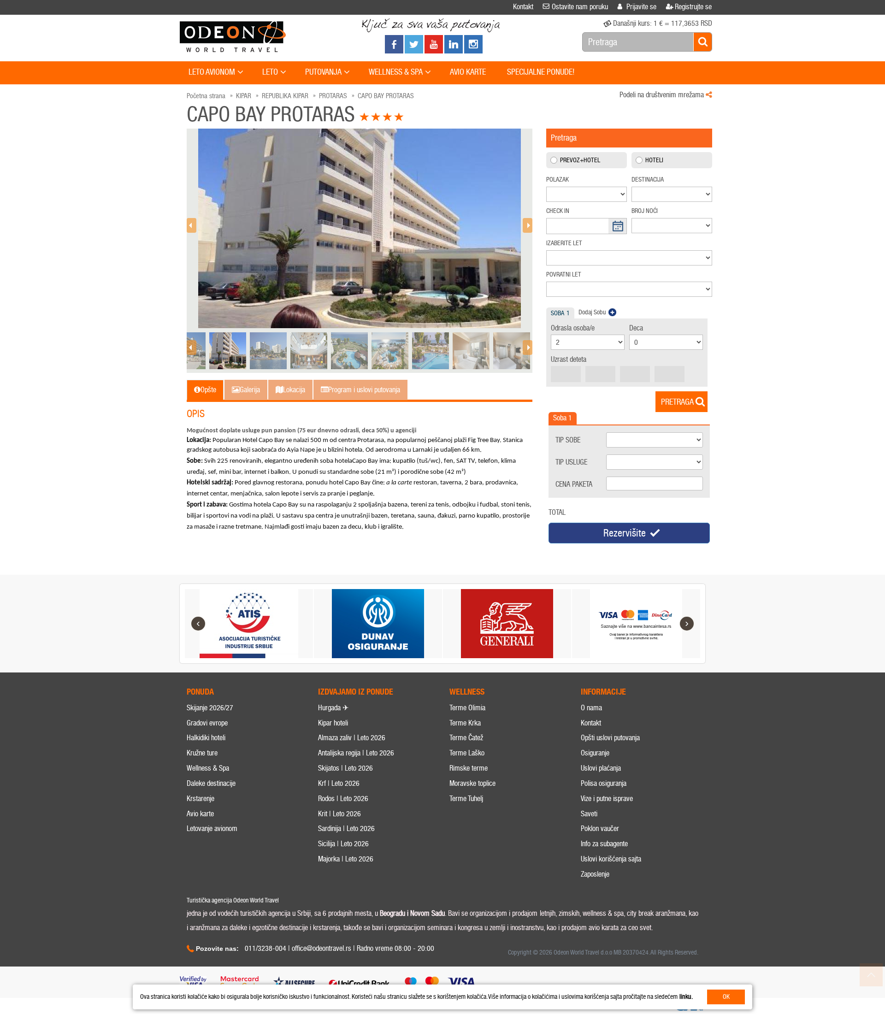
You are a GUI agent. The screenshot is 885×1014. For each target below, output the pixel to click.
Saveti (589, 813)
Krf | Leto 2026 (339, 783)
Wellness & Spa (208, 768)
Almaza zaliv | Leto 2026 (351, 737)
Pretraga (677, 402)
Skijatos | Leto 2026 (345, 768)
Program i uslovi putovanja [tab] (364, 389)
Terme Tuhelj (466, 798)
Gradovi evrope (207, 723)
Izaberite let (564, 243)
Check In (557, 211)
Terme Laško (466, 753)
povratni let (563, 274)
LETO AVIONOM (212, 72)
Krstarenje (200, 798)
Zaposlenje (595, 874)
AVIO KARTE (468, 72)
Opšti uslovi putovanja (610, 737)
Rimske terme (468, 768)
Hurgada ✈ (333, 707)
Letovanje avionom (212, 828)
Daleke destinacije (211, 783)
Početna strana (206, 96)
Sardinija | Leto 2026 (346, 828)
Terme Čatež (466, 737)
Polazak (557, 179)
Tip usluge (571, 462)
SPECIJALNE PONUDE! (541, 72)
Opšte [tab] (208, 389)
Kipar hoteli (333, 723)
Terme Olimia (467, 707)
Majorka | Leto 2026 (345, 859)
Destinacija (647, 179)
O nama (591, 707)
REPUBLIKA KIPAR (285, 96)
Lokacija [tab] (294, 389)
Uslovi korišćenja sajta (611, 859)
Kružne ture (202, 753)
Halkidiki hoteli (206, 737)
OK (726, 997)
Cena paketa (573, 484)
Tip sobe (567, 440)
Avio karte (200, 813)
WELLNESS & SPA (396, 72)
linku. (686, 997)
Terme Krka (465, 723)
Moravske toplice (472, 783)
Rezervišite (624, 533)
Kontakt (591, 723)
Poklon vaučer (600, 828)
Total (557, 512)
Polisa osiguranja (603, 783)
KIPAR (243, 96)
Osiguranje (595, 753)
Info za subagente (604, 843)
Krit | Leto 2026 (339, 813)
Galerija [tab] (250, 389)
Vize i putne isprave (607, 798)
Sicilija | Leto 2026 (343, 843)
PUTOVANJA (323, 72)
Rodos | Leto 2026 (343, 798)
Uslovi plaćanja (601, 768)
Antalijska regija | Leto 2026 (356, 753)
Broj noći (644, 211)
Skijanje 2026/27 (210, 707)
